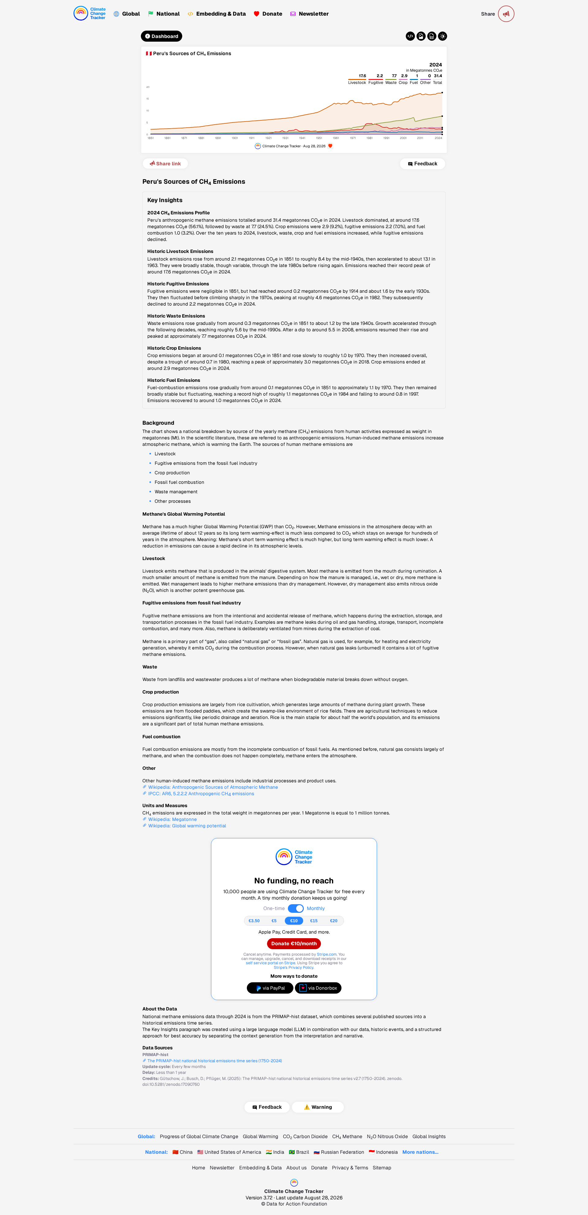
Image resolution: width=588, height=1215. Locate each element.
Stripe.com (327, 954)
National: (156, 1152)
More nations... (420, 1152)
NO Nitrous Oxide (387, 1136)
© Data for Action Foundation (294, 1204)
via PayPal (274, 988)
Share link (168, 163)
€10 (294, 920)
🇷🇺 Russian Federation (339, 1152)
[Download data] (431, 36)
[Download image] (421, 36)
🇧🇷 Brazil (299, 1152)
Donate (272, 13)
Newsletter (314, 13)
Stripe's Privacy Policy (293, 967)
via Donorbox (322, 988)
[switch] (296, 908)
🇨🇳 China (182, 1152)
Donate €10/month (294, 943)
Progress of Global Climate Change (199, 1136)
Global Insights (429, 1136)
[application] (294, 105)
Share (488, 14)
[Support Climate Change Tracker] (330, 146)
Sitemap (382, 1167)
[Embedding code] (410, 36)
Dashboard (165, 36)
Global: (146, 1136)
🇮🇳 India (275, 1152)
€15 (314, 920)
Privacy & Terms (350, 1167)
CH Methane (347, 1136)
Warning (321, 1107)
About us (296, 1167)
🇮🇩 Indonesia (383, 1152)
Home (198, 1167)
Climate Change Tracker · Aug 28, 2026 (294, 146)
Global (131, 13)
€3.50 (254, 920)
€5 (274, 920)
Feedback (425, 164)
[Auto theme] (442, 36)
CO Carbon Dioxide (305, 1136)
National (168, 13)
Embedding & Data (221, 13)
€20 (333, 920)
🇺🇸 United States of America (229, 1152)
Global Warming (260, 1136)
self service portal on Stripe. (271, 962)
